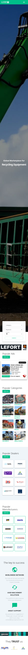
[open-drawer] (24, 2)
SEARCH (14, 338)
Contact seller (6, 376)
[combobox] (14, 325)
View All (6, 357)
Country (7, 332)
